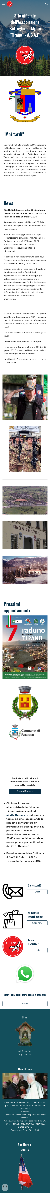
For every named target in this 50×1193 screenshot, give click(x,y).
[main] (25, 25)
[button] (3, 4)
